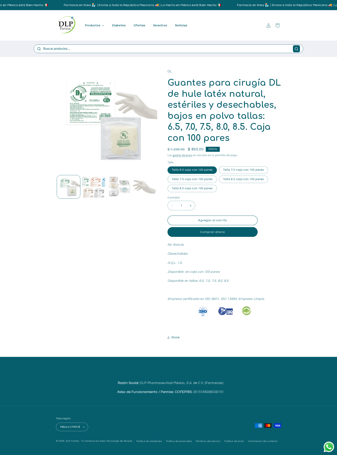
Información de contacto (263, 441)
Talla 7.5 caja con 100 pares (192, 179)
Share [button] (175, 337)
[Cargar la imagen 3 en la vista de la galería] (119, 186)
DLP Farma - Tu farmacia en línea (86, 441)
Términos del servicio (208, 441)
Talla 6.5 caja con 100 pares (192, 170)
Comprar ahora (212, 232)
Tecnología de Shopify (119, 441)
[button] (277, 25)
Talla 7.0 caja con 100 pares (243, 170)
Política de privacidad (179, 441)
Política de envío (234, 441)
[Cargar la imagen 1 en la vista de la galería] (68, 186)
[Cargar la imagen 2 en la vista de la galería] (93, 186)
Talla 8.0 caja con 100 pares (243, 179)
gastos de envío (182, 155)
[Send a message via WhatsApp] (329, 447)
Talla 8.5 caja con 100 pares (192, 188)
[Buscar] (296, 48)
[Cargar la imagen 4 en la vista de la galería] (144, 186)
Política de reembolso (149, 441)
